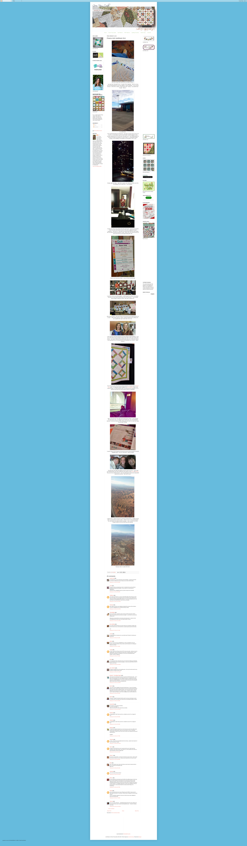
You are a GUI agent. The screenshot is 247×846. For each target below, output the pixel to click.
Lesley (111, 633)
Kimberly (111, 712)
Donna (111, 790)
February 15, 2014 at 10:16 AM (115, 671)
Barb (111, 659)
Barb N (111, 686)
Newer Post (109, 810)
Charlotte (111, 739)
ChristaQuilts (112, 612)
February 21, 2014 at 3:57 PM (115, 787)
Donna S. (111, 755)
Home (105, 32)
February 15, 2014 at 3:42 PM (115, 693)
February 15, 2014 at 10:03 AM (115, 664)
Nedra (111, 641)
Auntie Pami (112, 578)
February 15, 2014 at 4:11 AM (115, 637)
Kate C (111, 746)
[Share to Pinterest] (124, 572)
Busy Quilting (112, 624)
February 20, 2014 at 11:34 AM (115, 774)
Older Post (137, 810)
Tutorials (149, 32)
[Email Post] (118, 572)
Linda (133, 471)
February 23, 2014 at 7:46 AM (115, 797)
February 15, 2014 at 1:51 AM (115, 630)
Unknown (111, 604)
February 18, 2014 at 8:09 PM (115, 759)
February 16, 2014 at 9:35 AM (115, 716)
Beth (110, 762)
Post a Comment (111, 808)
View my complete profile (97, 166)
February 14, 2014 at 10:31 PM (115, 601)
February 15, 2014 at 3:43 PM (115, 700)
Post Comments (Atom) (116, 812)
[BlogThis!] (121, 572)
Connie (111, 649)
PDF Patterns (127, 32)
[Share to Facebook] (123, 572)
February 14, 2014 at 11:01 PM (115, 620)
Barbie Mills (112, 704)
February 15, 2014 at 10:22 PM (115, 709)
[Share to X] (122, 572)
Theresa (111, 801)
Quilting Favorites (135, 32)
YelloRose (111, 595)
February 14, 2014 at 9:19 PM (115, 582)
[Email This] (120, 572)
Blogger (140, 836)
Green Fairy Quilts (112, 32)
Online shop (143, 32)
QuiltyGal (111, 727)
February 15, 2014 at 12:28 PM (115, 682)
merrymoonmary (131, 836)
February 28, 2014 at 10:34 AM (115, 806)
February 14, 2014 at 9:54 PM (115, 591)
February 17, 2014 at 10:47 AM (115, 743)
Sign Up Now (148, 197)
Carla (111, 585)
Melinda (136, 471)
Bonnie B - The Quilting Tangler (115, 675)
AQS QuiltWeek (130, 387)
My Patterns (120, 32)
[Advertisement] (148, 72)
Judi (98, 135)
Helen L (111, 777)
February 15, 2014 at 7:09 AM (115, 646)
